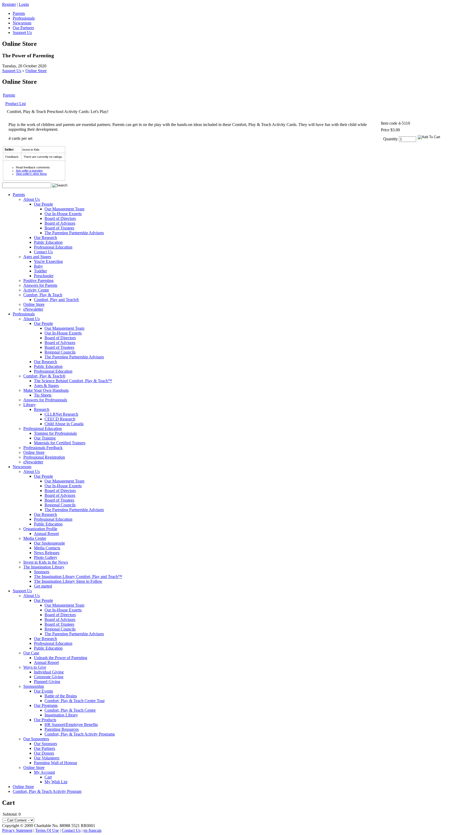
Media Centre (34, 538)
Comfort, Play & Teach (42, 295)
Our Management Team (64, 209)
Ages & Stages (46, 385)
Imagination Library (61, 715)
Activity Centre (36, 290)
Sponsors (41, 571)
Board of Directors (60, 218)
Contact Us (43, 252)
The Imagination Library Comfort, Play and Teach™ (78, 576)
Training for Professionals (55, 433)
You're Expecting (48, 261)
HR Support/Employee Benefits (71, 724)
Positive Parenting (38, 280)
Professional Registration (44, 457)
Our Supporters (36, 739)
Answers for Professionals (45, 400)
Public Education (48, 242)
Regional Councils (60, 352)
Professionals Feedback (43, 447)
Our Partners (44, 748)
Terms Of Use (47, 830)
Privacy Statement (17, 830)
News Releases (46, 552)
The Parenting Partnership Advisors (74, 233)
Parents (9, 95)
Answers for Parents (40, 285)
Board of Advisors (60, 223)
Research (41, 409)
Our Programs (46, 705)
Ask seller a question (29, 170)
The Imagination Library (43, 567)
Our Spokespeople (49, 543)
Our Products (45, 719)
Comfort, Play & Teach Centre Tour (75, 700)
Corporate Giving (48, 677)
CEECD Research (60, 419)
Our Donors (44, 753)
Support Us (11, 70)
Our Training (45, 438)
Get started (43, 586)
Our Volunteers (46, 758)
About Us (31, 199)
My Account (44, 772)
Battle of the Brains (61, 696)
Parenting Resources (62, 729)
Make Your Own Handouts (46, 390)
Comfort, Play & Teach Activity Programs (80, 734)
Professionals (24, 314)
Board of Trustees (59, 228)
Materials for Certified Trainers (59, 443)
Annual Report (46, 533)
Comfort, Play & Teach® (44, 376)
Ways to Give (34, 667)
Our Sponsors (45, 743)
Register (9, 4)
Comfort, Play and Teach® (56, 299)
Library (29, 404)
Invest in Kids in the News (45, 562)
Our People (43, 204)
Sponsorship (33, 686)
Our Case (31, 653)
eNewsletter (33, 309)
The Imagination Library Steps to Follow (68, 581)
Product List (15, 103)
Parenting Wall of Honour (55, 762)
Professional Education (53, 247)
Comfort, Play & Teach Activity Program (47, 791)
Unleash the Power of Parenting (60, 657)
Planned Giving (47, 681)
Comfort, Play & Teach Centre (70, 710)
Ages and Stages (37, 256)
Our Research (45, 237)
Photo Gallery (45, 557)
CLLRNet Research (61, 414)
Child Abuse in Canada (64, 423)
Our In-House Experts (63, 213)
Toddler (40, 271)
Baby (38, 266)
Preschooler (44, 275)
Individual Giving (49, 672)
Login (24, 4)
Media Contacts (47, 548)
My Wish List (56, 782)
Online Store (36, 70)
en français (92, 830)
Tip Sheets (42, 395)
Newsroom (22, 466)
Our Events (43, 691)
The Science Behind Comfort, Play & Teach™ (73, 381)
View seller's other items (31, 173)
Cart (48, 777)
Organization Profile (40, 529)
